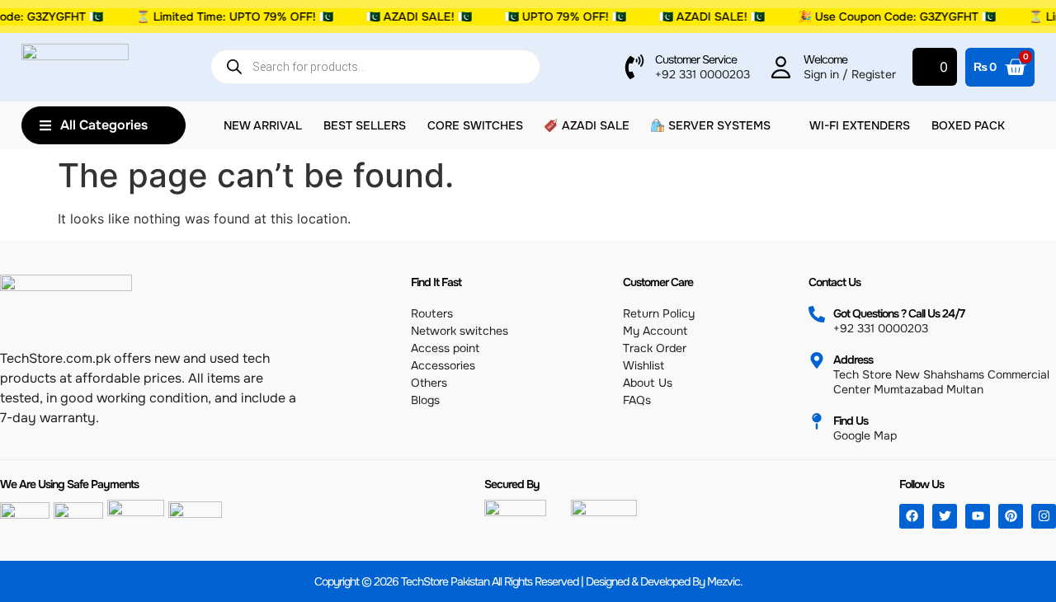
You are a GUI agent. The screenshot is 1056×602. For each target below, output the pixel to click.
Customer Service (696, 59)
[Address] (816, 360)
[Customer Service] (634, 66)
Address (853, 359)
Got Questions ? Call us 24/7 (898, 313)
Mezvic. (724, 581)
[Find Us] (816, 421)
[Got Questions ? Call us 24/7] (816, 314)
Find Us (850, 420)
